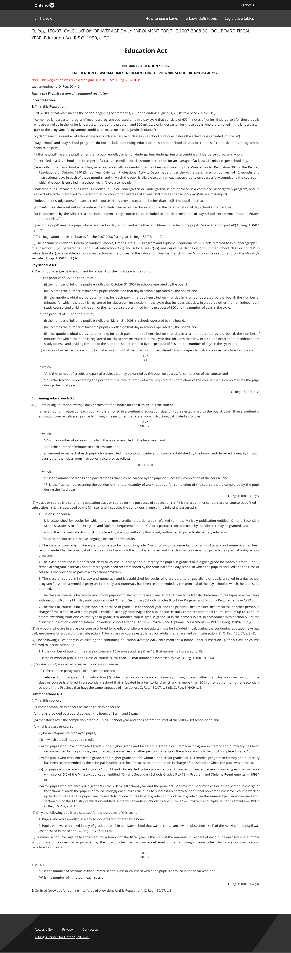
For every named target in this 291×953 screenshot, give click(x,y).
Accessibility (44, 929)
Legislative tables (239, 18)
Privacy (67, 929)
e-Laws (43, 18)
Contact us (90, 929)
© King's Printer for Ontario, (62, 937)
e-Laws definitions (201, 18)
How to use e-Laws (162, 18)
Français (247, 5)
